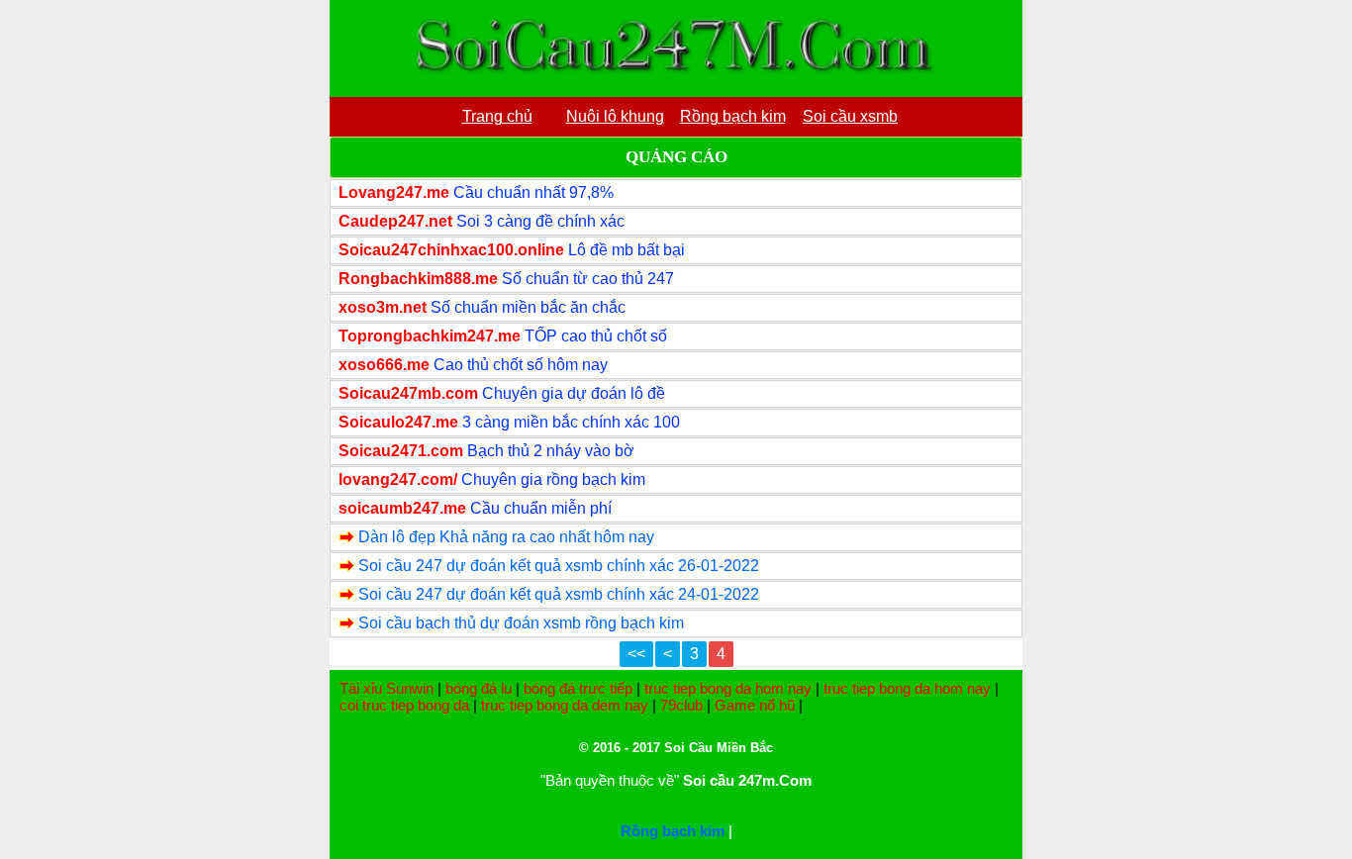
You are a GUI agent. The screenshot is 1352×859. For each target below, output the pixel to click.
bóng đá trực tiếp (578, 688)
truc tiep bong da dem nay (564, 705)
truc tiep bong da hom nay (728, 688)
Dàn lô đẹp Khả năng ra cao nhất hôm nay (506, 536)
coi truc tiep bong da (404, 705)
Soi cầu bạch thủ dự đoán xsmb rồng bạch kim (521, 623)
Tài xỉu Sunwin (386, 688)
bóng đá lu (478, 688)
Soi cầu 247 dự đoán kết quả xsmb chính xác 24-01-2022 (558, 594)
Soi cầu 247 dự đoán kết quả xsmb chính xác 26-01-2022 (558, 565)
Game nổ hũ (755, 705)
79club (681, 705)
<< (636, 653)
